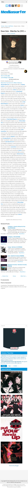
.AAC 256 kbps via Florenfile (7, 77)
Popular (4, 366)
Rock (6, 26)
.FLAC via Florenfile (5, 75)
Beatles (13, 136)
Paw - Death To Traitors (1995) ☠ (16, 255)
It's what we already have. (15, 482)
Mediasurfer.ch (13, 481)
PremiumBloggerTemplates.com (8, 485)
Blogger (17, 465)
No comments (11, 33)
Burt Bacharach (10, 141)
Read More (21, 233)
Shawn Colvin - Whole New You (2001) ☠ (13, 31)
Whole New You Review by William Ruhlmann (11, 82)
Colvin (14, 89)
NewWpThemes (10, 484)
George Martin (7, 138)
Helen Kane (20, 153)
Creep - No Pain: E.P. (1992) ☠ (15, 247)
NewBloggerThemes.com (20, 485)
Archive (15, 366)
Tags (9, 366)
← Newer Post (4, 276)
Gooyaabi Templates (17, 487)
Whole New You (5, 84)
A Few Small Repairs (11, 119)
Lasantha (23, 484)
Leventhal (13, 146)
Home (2, 26)
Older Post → (24, 276)
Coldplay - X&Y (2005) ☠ (14, 236)
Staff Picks (10, 26)
